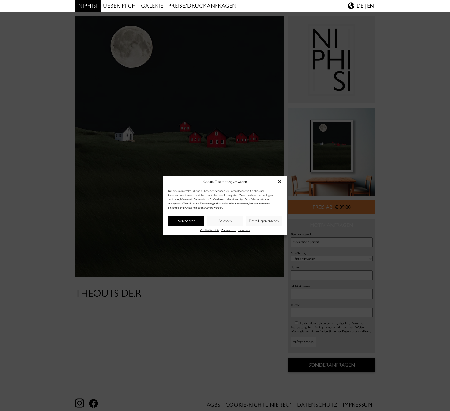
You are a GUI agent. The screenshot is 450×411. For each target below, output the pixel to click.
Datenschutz (228, 230)
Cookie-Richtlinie (209, 230)
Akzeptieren (186, 221)
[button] (279, 181)
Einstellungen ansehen (264, 221)
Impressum (244, 230)
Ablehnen (225, 221)
